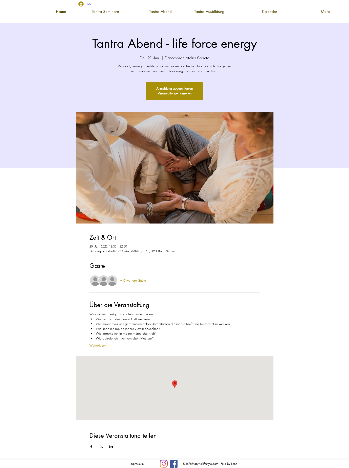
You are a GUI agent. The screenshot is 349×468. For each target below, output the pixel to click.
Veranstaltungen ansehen (174, 93)
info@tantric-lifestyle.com (202, 464)
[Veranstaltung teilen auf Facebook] (91, 446)
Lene (234, 464)
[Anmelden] (79, 4)
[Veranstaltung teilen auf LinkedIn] (111, 446)
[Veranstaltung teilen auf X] (101, 446)
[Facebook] (174, 464)
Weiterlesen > (99, 345)
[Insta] (164, 464)
